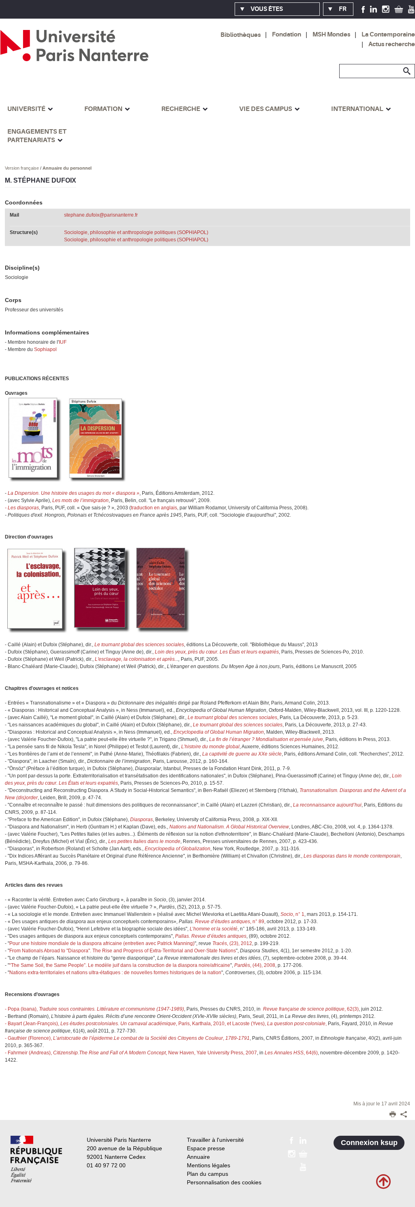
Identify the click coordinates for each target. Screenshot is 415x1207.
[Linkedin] (373, 9)
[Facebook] (363, 9)
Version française (22, 168)
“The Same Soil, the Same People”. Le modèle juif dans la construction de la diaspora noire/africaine (119, 965)
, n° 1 (292, 914)
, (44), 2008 (254, 965)
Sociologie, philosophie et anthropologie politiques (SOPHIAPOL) (136, 232)
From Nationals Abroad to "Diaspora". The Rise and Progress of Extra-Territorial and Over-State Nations (122, 951)
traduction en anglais (154, 508)
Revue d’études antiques (222, 921)
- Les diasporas (22, 508)
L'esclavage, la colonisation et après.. (136, 659)
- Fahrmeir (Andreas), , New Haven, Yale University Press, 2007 (131, 1053)
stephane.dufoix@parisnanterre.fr (101, 215)
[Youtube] (411, 9)
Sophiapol (45, 349)
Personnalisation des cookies (224, 1182)
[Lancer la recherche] (407, 71)
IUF (62, 342)
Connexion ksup (369, 1143)
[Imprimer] (392, 1115)
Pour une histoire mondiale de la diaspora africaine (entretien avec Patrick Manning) (102, 943)
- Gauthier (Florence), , (127, 1038)
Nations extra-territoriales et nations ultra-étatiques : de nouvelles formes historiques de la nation (115, 972)
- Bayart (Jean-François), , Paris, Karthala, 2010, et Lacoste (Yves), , (166, 1023)
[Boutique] (398, 9)
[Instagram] (385, 9)
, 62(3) (310, 1009)
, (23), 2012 (232, 943)
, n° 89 (257, 921)
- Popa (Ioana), (94, 1009)
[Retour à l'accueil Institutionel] (36, 1159)
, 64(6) (291, 1053)
